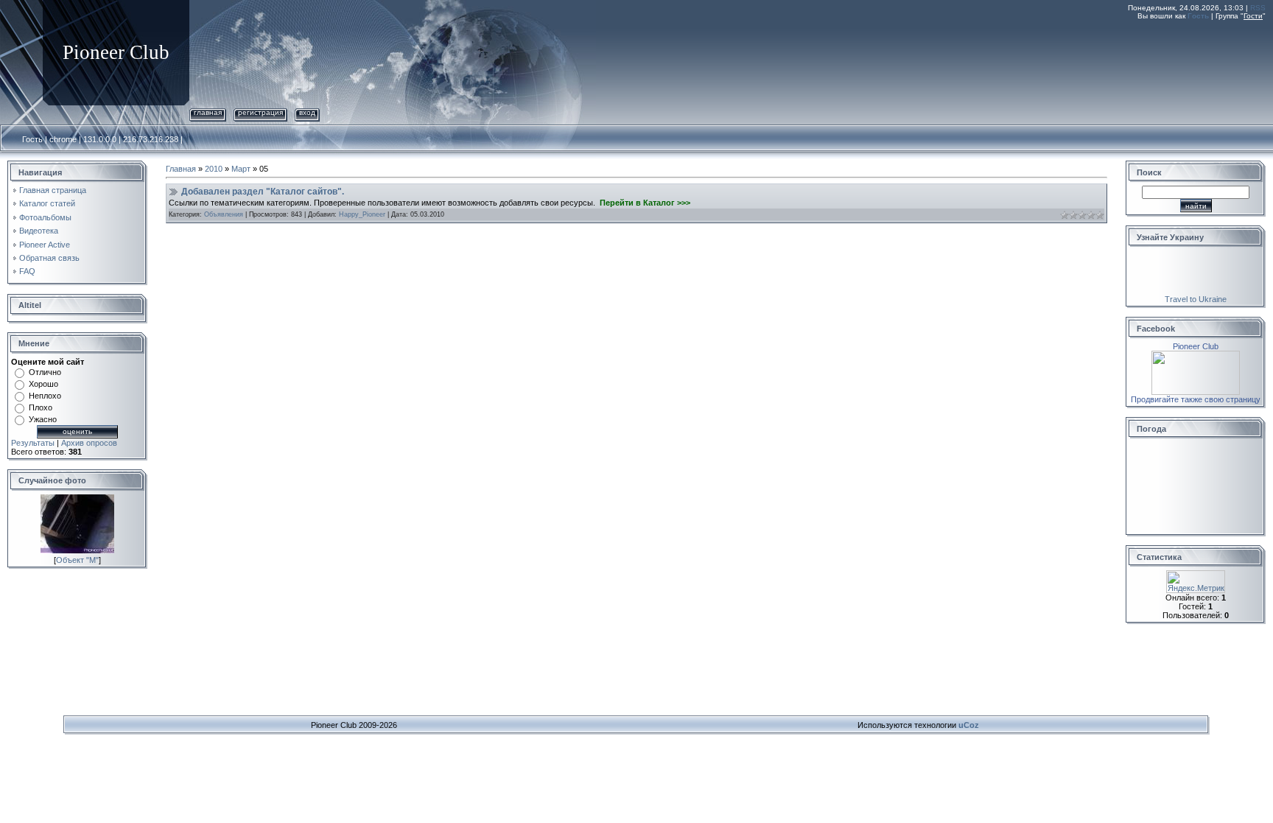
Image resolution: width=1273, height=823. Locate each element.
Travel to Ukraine (1196, 299)
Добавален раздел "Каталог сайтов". (262, 191)
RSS (1258, 8)
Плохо (40, 407)
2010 (213, 168)
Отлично (45, 372)
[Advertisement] (997, 61)
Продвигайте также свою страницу (1195, 399)
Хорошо (43, 383)
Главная (208, 112)
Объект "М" (77, 560)
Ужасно (43, 419)
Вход (307, 112)
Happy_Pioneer (362, 214)
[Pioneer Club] (1195, 355)
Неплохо (45, 395)
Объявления (223, 214)
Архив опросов (89, 442)
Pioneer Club (1195, 346)
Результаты (33, 442)
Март (240, 168)
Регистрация (260, 112)
